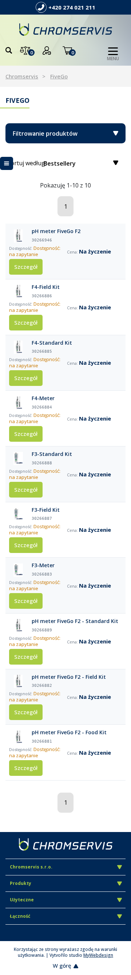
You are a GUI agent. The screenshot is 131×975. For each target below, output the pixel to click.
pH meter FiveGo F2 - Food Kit (69, 732)
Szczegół (25, 266)
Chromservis (21, 76)
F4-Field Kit (46, 287)
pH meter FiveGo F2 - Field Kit (69, 677)
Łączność (20, 916)
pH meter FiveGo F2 (56, 231)
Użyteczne (22, 900)
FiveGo (59, 76)
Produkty (20, 883)
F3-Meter (43, 565)
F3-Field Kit (46, 510)
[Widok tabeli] (6, 163)
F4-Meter (43, 398)
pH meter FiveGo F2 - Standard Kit (75, 621)
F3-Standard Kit (52, 454)
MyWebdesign (98, 955)
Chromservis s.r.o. (31, 867)
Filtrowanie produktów (45, 133)
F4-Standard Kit (52, 343)
